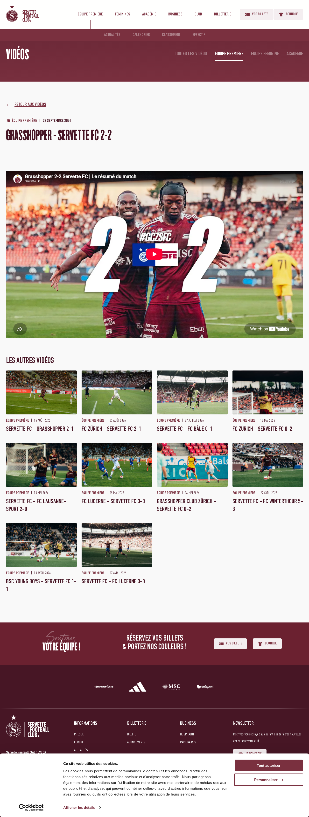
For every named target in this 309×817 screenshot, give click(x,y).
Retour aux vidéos (30, 105)
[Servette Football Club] (27, 732)
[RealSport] (205, 687)
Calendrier (141, 35)
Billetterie (222, 14)
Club (198, 14)
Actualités (112, 35)
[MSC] (171, 687)
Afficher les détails (79, 807)
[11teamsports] (103, 687)
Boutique (292, 14)
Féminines (122, 14)
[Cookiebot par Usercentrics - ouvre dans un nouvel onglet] (31, 807)
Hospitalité (187, 734)
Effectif (198, 35)
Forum (78, 742)
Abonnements (136, 742)
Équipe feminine (265, 54)
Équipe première (90, 14)
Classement (171, 35)
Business (175, 14)
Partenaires (188, 742)
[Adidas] (137, 687)
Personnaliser (266, 780)
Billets (131, 734)
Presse (79, 734)
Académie (149, 14)
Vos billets (260, 14)
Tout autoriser (269, 765)
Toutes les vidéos (191, 54)
